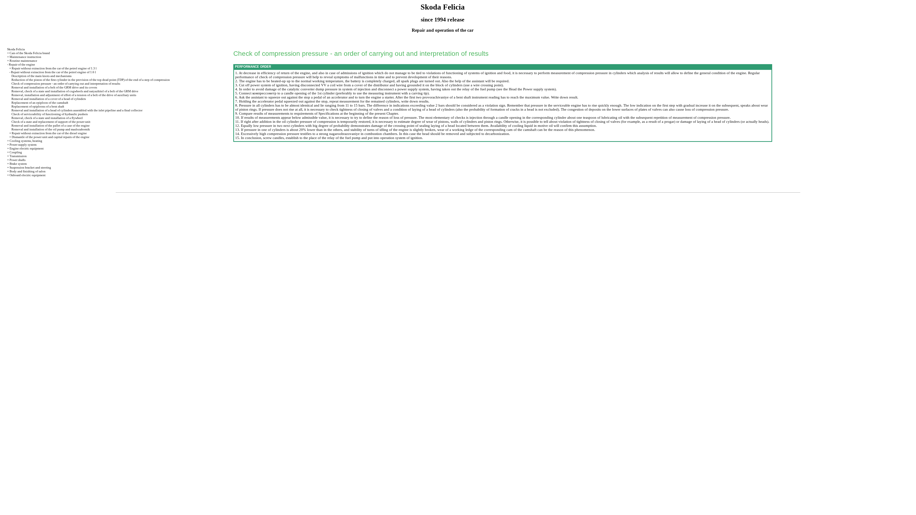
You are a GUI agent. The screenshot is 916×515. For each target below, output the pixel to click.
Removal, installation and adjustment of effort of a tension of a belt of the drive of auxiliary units (73, 95)
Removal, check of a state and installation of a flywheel (47, 118)
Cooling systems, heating (26, 141)
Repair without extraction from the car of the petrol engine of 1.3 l (54, 68)
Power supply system (23, 144)
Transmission (18, 156)
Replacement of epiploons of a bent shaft (37, 106)
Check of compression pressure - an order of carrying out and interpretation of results (65, 83)
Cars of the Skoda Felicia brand (30, 53)
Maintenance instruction (25, 57)
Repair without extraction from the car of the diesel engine (49, 133)
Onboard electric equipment (28, 175)
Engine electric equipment (27, 148)
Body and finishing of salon (28, 171)
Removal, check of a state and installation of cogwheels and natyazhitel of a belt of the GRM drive (74, 91)
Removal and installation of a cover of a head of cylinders (48, 99)
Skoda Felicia (16, 49)
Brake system (18, 163)
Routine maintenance (23, 60)
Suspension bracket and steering (30, 167)
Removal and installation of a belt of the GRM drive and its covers (54, 87)
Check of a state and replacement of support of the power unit (50, 122)
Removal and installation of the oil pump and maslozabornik (50, 129)
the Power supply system (536, 89)
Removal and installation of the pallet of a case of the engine (50, 125)
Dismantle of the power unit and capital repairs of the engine (50, 137)
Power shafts (18, 160)
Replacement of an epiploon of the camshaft (39, 102)
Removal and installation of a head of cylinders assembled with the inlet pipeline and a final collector (76, 110)
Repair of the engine (22, 64)
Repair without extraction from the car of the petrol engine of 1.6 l (53, 72)
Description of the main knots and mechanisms (41, 76)
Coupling (16, 152)
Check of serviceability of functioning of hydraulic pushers (49, 114)
